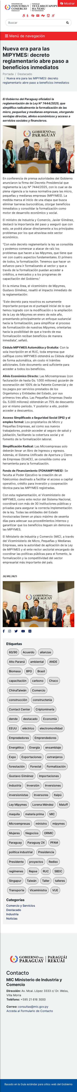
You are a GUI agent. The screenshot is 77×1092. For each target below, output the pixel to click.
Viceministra (38, 890)
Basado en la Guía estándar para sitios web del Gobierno (38, 1084)
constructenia (42, 700)
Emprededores (19, 738)
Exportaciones (31, 757)
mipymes (58, 823)
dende (13, 719)
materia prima (34, 814)
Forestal (35, 766)
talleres (60, 880)
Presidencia (46, 852)
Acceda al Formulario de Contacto (29, 1011)
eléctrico (28, 728)
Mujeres (14, 833)
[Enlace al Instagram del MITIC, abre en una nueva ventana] (9, 631)
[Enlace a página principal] (31, 7)
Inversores (41, 795)
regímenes (16, 871)
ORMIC (48, 833)
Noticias (12, 918)
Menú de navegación (26, 36)
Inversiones (53, 785)
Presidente (16, 862)
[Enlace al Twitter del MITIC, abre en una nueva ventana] (16, 631)
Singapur (15, 880)
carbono (38, 680)
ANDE (53, 661)
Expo (12, 757)
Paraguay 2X (36, 842)
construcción (18, 700)
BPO (29, 671)
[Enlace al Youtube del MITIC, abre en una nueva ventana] (23, 631)
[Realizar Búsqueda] (68, 22)
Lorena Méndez (43, 804)
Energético (16, 747)
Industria (15, 785)
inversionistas (18, 795)
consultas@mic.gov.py (33, 1006)
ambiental (37, 661)
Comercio (38, 690)
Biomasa (15, 671)
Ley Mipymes (18, 804)
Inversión (33, 785)
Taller (45, 880)
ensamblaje (53, 747)
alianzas (45, 652)
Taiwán (32, 880)
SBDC (58, 871)
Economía (50, 719)
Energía (34, 747)
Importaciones (49, 776)
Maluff (63, 804)
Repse (33, 871)
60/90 (13, 652)
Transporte (16, 890)
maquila (14, 814)
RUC (46, 871)
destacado (30, 719)
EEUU (13, 728)
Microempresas (19, 823)
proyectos (36, 862)
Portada (8, 74)
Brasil (41, 671)
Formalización (56, 766)
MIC (52, 814)
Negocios (31, 833)
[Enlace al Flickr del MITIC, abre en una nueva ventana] (29, 631)
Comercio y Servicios (20, 905)
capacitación (18, 680)
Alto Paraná (17, 661)
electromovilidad (51, 728)
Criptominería (45, 709)
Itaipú (58, 795)
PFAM (54, 842)
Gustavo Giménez (21, 776)
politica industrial (21, 852)
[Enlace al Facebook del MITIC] (4, 631)
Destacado (25, 74)
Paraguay (15, 842)
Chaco (53, 680)
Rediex (53, 862)
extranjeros (55, 757)
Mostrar (69, 3)
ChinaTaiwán (18, 690)
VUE (55, 890)
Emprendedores (45, 738)
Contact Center (19, 709)
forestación (17, 766)
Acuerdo (28, 652)
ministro (41, 823)
